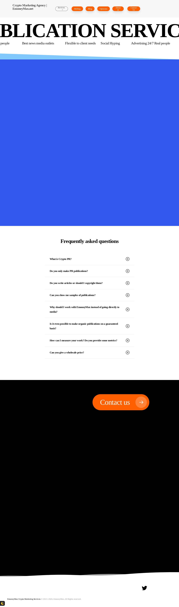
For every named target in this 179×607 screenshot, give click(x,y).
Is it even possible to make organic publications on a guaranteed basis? (84, 326)
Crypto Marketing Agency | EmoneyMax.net (30, 7)
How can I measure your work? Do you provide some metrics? (83, 340)
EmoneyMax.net (99, 154)
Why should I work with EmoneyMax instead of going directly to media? (84, 309)
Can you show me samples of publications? (73, 295)
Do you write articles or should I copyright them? (76, 283)
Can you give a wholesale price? (67, 352)
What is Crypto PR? (61, 258)
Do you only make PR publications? (69, 270)
